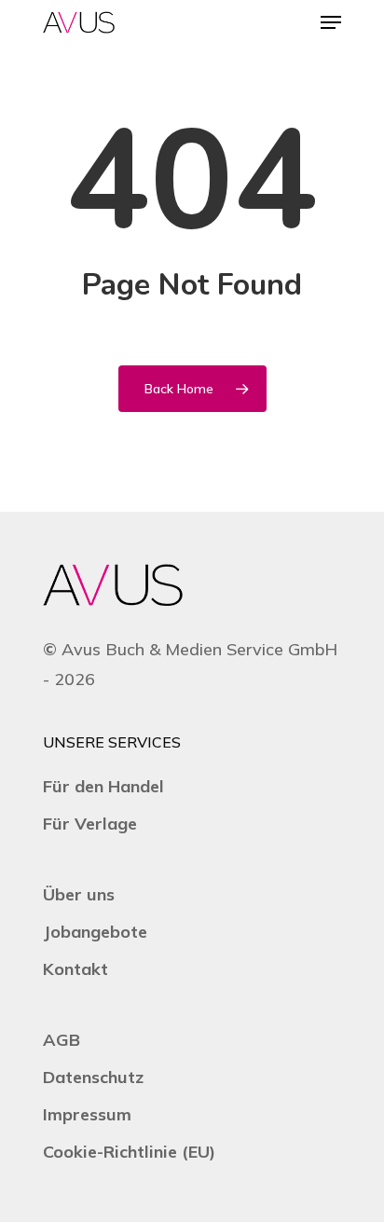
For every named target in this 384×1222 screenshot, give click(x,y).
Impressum (87, 1114)
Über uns (79, 894)
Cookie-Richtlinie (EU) (129, 1151)
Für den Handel (103, 786)
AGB (61, 1039)
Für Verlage (90, 823)
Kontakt (75, 969)
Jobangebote (95, 931)
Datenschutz (93, 1077)
